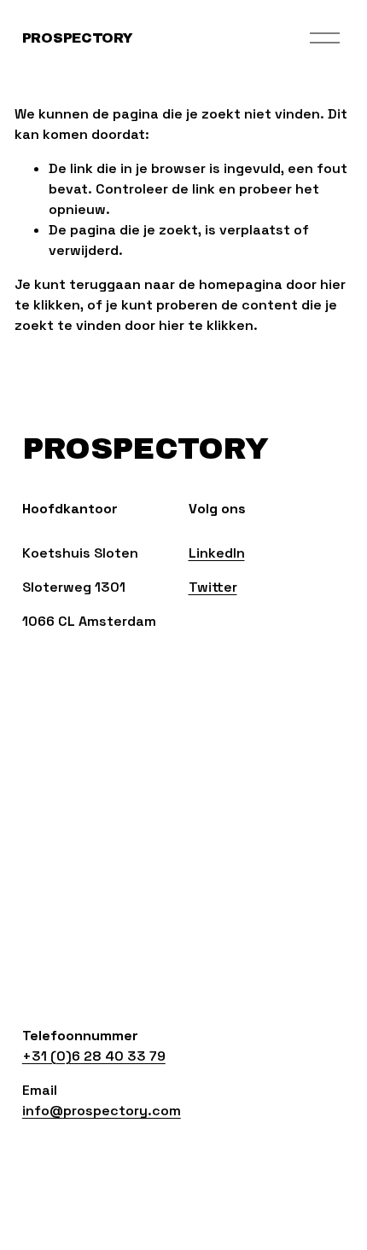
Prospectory (77, 38)
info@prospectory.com (101, 1111)
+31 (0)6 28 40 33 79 (94, 1056)
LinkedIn (217, 553)
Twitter (213, 587)
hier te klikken (206, 325)
